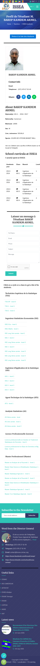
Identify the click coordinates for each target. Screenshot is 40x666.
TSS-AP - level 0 (10, 302)
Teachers (17, 24)
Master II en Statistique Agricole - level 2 (18, 494)
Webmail (8, 662)
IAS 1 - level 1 (9, 376)
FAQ (14, 662)
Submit (11, 273)
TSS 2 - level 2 (10, 311)
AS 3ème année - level (12, 417)
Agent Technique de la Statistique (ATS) (21, 397)
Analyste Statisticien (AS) (15, 411)
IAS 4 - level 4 (9, 390)
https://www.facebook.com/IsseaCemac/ (20, 556)
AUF (3, 613)
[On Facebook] (18, 97)
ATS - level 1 (9, 403)
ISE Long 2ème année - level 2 (15, 342)
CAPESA (4, 605)
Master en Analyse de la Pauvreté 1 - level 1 (20, 462)
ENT (33, 1)
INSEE (4, 609)
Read (34, 540)
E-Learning (31, 662)
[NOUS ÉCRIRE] (3, 656)
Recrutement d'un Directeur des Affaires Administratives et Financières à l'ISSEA (25, 627)
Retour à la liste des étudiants (23, 36)
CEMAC (4, 579)
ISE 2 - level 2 (9, 338)
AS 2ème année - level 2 (13, 426)
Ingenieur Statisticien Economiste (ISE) (21, 318)
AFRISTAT (5, 588)
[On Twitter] (24, 97)
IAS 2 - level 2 (9, 381)
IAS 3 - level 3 (9, 385)
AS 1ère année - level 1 (13, 422)
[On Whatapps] (34, 97)
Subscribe (31, 515)
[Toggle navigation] (37, 7)
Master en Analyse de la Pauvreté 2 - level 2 (20, 478)
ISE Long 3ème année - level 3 (15, 351)
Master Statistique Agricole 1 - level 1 (17, 474)
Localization (22, 662)
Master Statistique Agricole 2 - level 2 (17, 489)
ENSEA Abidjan (7, 592)
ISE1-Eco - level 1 (11, 324)
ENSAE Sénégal (7, 596)
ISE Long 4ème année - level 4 (15, 356)
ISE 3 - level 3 (9, 347)
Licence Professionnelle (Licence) (19, 434)
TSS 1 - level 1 (10, 306)
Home (9, 24)
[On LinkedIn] (29, 97)
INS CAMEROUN (7, 584)
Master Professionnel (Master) (18, 456)
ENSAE (4, 601)
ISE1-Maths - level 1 (11, 329)
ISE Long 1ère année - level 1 (15, 333)
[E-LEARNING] (3, 662)
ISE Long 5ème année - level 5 (15, 360)
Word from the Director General (18, 528)
